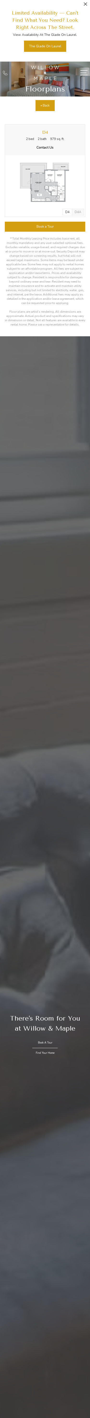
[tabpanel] (45, 183)
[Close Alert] (85, 5)
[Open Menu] (84, 72)
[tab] (78, 212)
